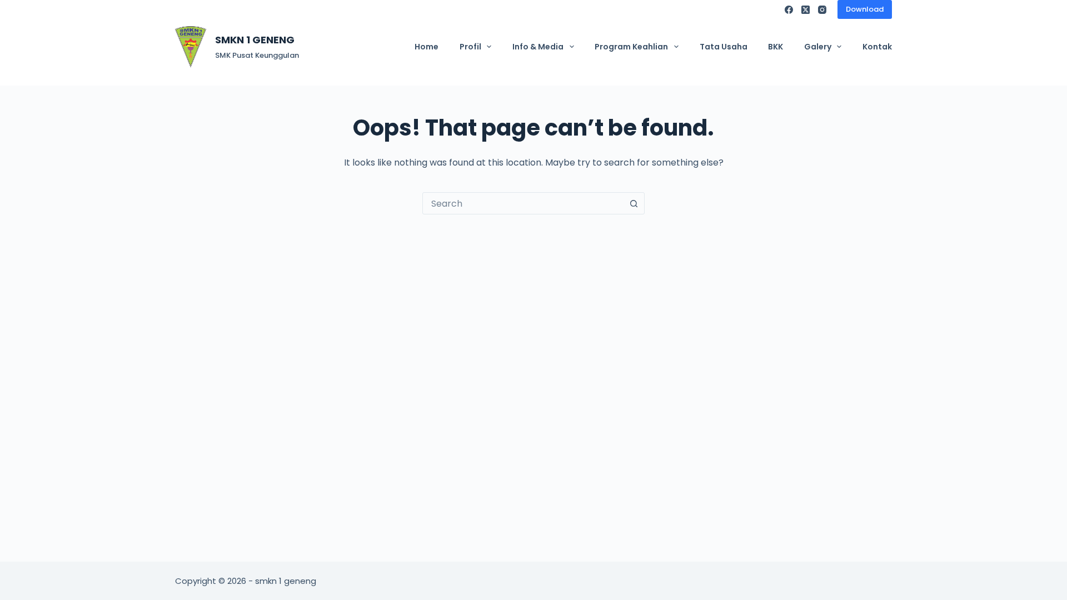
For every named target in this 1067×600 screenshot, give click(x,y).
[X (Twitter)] (805, 10)
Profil (470, 46)
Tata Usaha (723, 46)
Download (865, 9)
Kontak (877, 46)
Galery (817, 46)
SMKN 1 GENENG (255, 40)
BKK (775, 46)
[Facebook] (789, 10)
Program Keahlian (631, 46)
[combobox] (523, 203)
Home (426, 46)
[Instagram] (822, 10)
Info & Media (538, 46)
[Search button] (633, 203)
